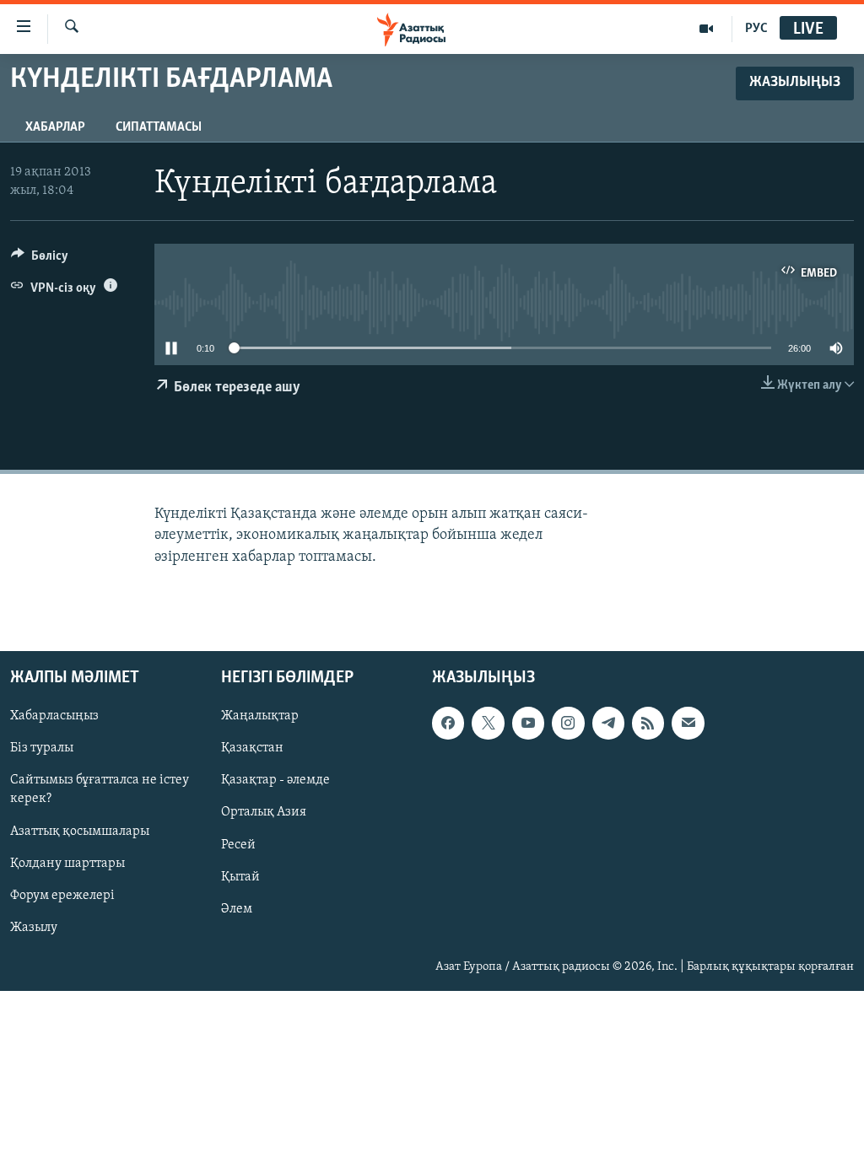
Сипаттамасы (159, 127)
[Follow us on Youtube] (528, 723)
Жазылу (33, 927)
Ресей (238, 844)
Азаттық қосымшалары (79, 830)
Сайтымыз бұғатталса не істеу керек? (99, 789)
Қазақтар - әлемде (275, 780)
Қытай (240, 876)
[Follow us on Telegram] (608, 723)
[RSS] (648, 723)
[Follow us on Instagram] (568, 723)
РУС (756, 28)
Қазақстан (252, 748)
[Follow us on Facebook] (448, 723)
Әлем (236, 908)
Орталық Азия (263, 812)
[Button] (39, 260)
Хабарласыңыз (54, 716)
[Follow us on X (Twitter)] (488, 723)
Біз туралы (41, 748)
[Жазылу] (688, 723)
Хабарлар (55, 127)
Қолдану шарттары (67, 862)
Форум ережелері (62, 895)
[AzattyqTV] (706, 28)
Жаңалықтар (260, 716)
